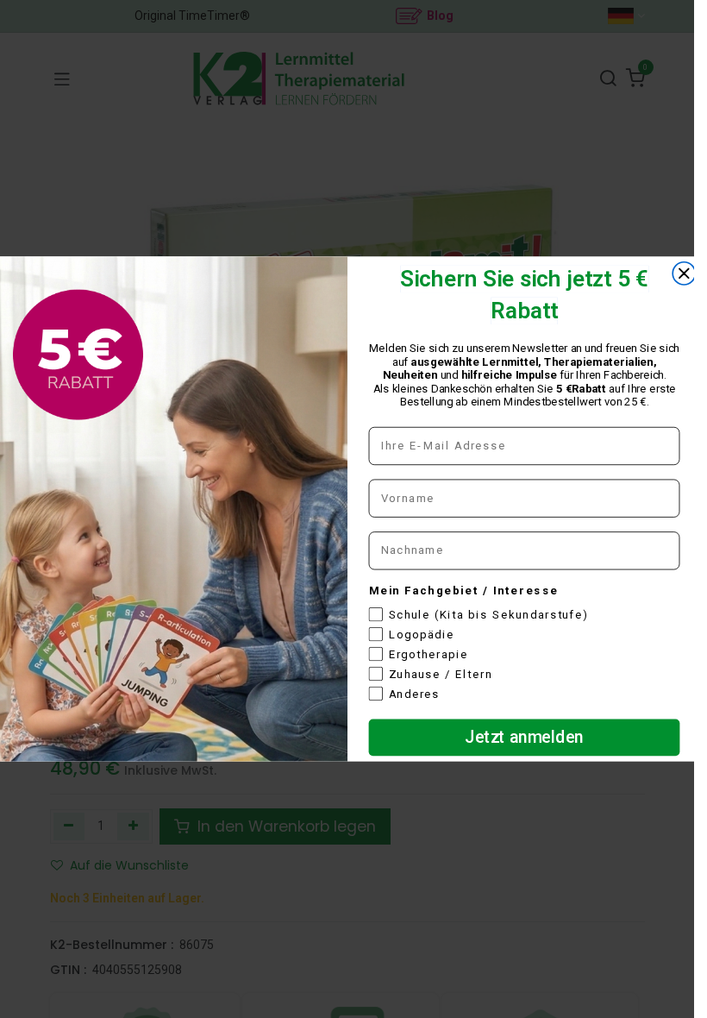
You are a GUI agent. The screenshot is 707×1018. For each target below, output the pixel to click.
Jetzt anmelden (524, 737)
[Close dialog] (684, 273)
